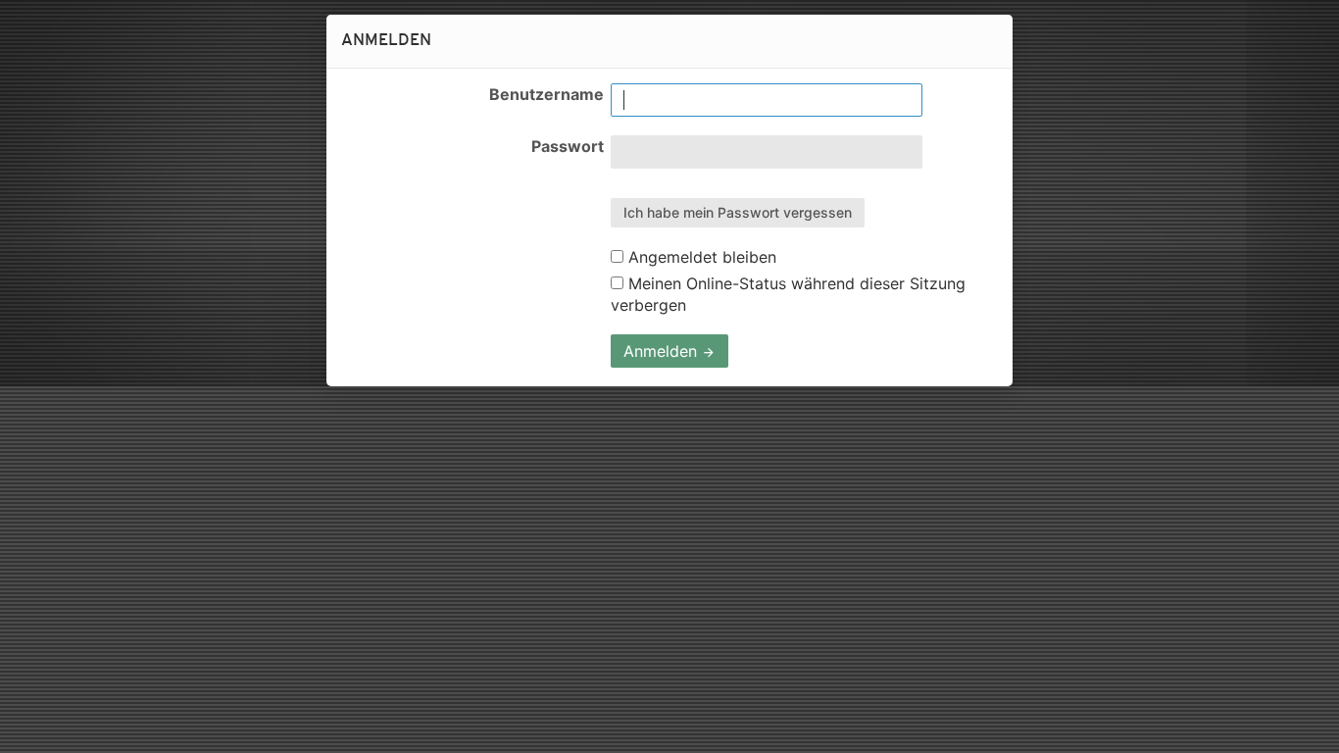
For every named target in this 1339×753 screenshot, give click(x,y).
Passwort (567, 146)
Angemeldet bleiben (699, 257)
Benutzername (546, 94)
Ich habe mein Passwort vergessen (737, 212)
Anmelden (662, 351)
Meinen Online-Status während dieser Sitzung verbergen (788, 294)
